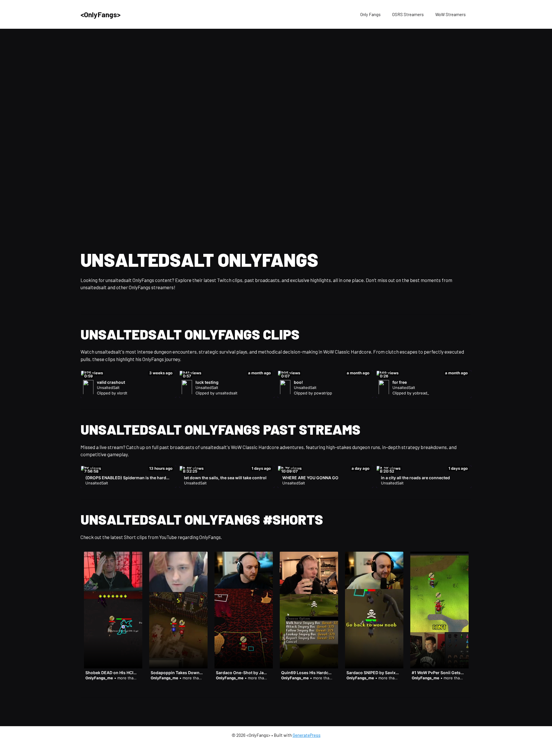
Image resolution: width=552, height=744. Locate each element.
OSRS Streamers (408, 14)
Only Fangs (370, 14)
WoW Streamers (450, 14)
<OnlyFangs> (100, 14)
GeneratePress (307, 735)
